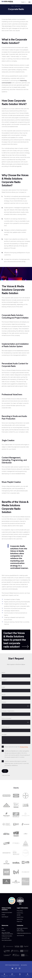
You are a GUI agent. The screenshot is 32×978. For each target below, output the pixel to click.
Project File (19, 921)
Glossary (3, 930)
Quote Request (5, 916)
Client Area (28, 975)
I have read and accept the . (16, 746)
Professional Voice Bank (7, 912)
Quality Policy (20, 919)
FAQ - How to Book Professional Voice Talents (7, 933)
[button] (5, 771)
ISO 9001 (19, 915)
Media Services (18, 6)
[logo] (7, 2)
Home (12, 6)
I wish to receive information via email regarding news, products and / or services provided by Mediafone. (17, 763)
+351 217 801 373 (20, 935)
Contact (3, 914)
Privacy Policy (24, 746)
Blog (3, 928)
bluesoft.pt (24, 965)
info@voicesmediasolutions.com (24, 933)
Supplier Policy (20, 917)
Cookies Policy (20, 912)
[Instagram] (19, 968)
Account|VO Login (6, 938)
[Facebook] (16, 968)
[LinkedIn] (12, 968)
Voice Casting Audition (7, 940)
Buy (20, 975)
